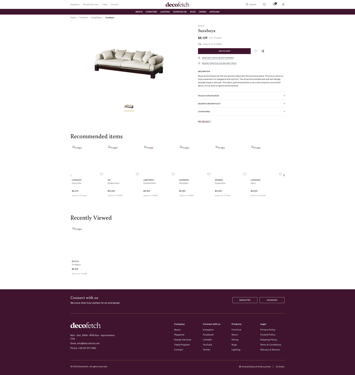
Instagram (208, 329)
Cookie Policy (267, 334)
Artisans (215, 11)
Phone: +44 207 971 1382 (83, 348)
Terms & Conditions (270, 344)
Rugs (193, 11)
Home (73, 17)
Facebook (208, 334)
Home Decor (180, 11)
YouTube (207, 344)
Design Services (91, 4)
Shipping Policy (268, 339)
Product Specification (208, 96)
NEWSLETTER (245, 300)
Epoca (201, 25)
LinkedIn (207, 339)
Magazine (75, 4)
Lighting (165, 11)
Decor (235, 334)
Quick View (77, 200)
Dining (202, 11)
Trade (104, 4)
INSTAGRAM (272, 300)
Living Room (96, 17)
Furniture (151, 11)
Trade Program (182, 344)
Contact (115, 4)
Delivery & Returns (270, 349)
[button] (273, 4)
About (177, 329)
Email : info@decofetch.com (85, 343)
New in (139, 11)
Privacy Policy (268, 329)
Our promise (204, 112)
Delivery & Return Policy (209, 104)
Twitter (206, 349)
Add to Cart (224, 51)
